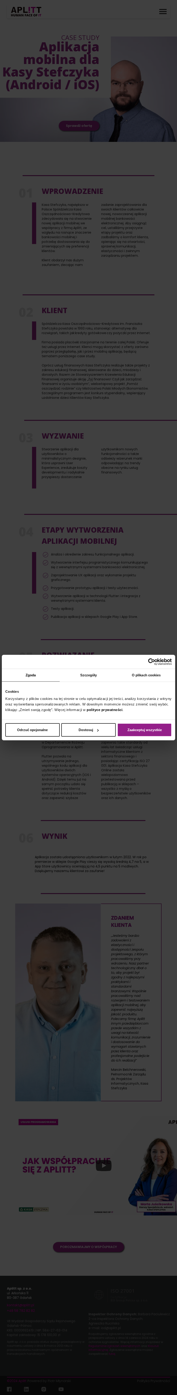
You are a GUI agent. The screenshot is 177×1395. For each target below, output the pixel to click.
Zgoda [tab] (31, 675)
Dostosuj (86, 730)
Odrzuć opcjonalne (32, 730)
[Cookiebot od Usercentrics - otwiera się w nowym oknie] (151, 661)
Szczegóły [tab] (88, 675)
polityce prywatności (104, 710)
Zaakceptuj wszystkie (144, 730)
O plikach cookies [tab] (146, 675)
